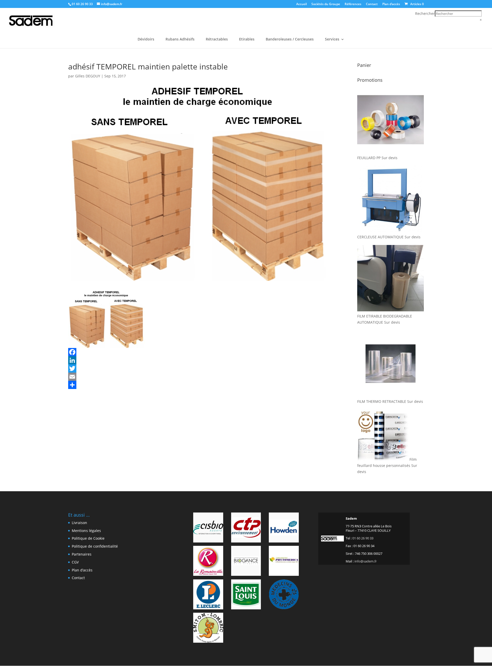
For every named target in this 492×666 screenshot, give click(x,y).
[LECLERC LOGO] (208, 595)
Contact (372, 4)
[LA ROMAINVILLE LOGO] (208, 562)
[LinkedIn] (199, 360)
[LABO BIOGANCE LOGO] (246, 562)
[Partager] (199, 385)
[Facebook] (199, 352)
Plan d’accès (391, 4)
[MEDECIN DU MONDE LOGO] (284, 595)
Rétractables (217, 39)
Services (332, 39)
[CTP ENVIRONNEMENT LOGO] (246, 528)
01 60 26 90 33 (82, 4)
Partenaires (81, 554)
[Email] (199, 377)
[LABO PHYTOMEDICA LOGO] (284, 562)
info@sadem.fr (365, 561)
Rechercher (425, 13)
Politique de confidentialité (95, 546)
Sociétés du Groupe (325, 4)
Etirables (246, 39)
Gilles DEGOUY (87, 76)
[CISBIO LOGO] (208, 528)
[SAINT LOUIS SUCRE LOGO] (246, 595)
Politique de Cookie (88, 538)
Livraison (79, 522)
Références (353, 4)
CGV (75, 562)
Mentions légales (86, 530)
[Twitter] (199, 368)
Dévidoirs (146, 39)
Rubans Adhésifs (180, 39)
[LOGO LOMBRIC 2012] (208, 628)
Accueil (301, 4)
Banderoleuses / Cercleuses (290, 39)
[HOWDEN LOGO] (284, 528)
